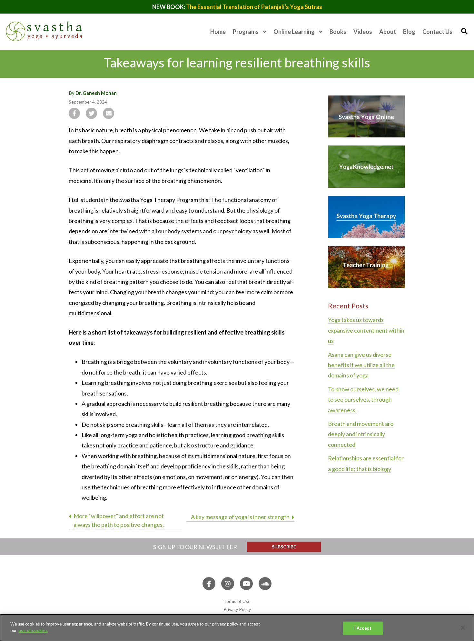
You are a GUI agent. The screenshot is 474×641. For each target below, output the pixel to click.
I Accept (362, 628)
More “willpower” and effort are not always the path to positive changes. (119, 520)
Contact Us (437, 31)
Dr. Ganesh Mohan (96, 93)
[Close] (463, 628)
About (387, 31)
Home (218, 31)
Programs (246, 31)
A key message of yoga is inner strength (240, 516)
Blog (409, 31)
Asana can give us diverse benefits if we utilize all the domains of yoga (361, 365)
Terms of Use (237, 601)
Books (338, 31)
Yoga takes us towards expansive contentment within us (366, 330)
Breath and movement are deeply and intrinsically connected (360, 434)
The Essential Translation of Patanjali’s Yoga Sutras (254, 6)
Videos (362, 31)
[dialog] (237, 628)
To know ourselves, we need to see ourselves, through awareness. (363, 400)
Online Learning (294, 31)
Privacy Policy (237, 609)
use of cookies (33, 630)
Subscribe (284, 546)
